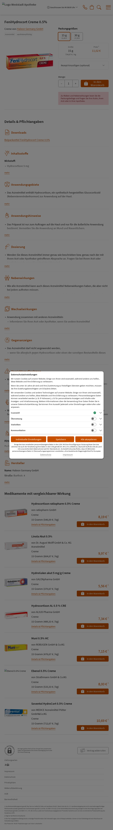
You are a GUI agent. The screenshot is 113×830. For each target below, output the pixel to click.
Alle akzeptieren (89, 439)
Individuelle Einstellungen (28, 439)
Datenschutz (45, 454)
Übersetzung (16, 418)
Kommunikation (18, 430)
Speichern (61, 439)
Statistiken (16, 424)
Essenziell (15, 412)
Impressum (68, 454)
